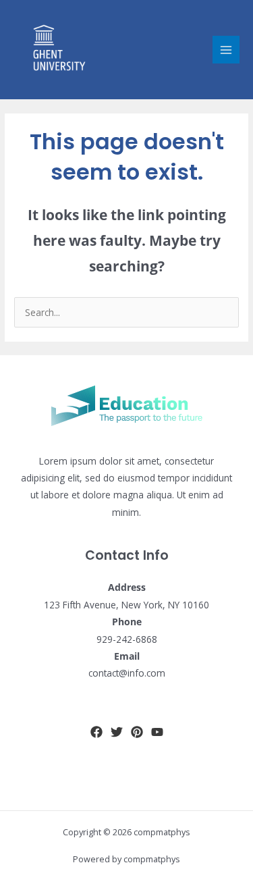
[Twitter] (117, 732)
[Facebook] (96, 732)
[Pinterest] (137, 732)
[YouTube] (157, 732)
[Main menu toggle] (226, 49)
